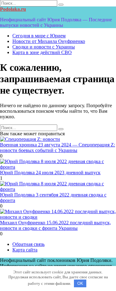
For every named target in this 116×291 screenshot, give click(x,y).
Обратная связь (28, 244)
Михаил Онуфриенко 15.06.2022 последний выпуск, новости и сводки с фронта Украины (55, 225)
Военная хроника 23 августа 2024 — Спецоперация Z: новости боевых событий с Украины (57, 147)
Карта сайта (24, 249)
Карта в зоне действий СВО (42, 52)
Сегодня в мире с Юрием (39, 35)
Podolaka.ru (13, 9)
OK (80, 283)
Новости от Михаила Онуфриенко (48, 41)
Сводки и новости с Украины (43, 46)
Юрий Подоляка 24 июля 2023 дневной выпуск (50, 172)
